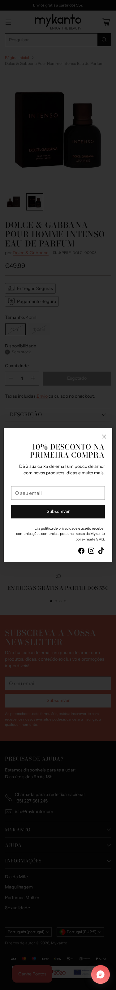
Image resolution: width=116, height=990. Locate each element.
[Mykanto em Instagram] (91, 551)
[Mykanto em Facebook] (81, 551)
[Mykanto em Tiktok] (101, 551)
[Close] (104, 436)
